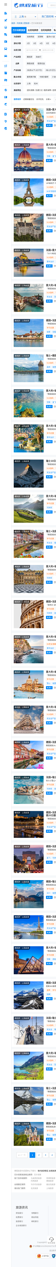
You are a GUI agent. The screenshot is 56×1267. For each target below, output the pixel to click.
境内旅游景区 (43, 1171)
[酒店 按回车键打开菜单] (5, 13)
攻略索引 (35, 1213)
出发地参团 (33, 30)
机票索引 (19, 1217)
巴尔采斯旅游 (19, 30)
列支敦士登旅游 (23, 23)
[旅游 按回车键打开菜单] (5, 34)
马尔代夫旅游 (36, 1185)
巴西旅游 (34, 1181)
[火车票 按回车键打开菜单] (5, 27)
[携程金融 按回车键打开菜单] (5, 104)
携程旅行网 (28, 5)
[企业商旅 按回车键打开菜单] (5, 114)
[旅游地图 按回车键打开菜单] (5, 80)
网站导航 (35, 1217)
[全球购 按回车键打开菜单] (5, 90)
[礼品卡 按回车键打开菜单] (5, 97)
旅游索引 (19, 1221)
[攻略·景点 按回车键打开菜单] (5, 73)
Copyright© (41, 1242)
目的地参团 (46, 30)
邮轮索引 (35, 1221)
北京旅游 (34, 1188)
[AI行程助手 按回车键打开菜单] (5, 66)
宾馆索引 (19, 1213)
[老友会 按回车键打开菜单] (5, 121)
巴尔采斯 (37, 1175)
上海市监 (45, 1256)
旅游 (13, 23)
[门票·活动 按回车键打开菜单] (5, 42)
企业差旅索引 (21, 1226)
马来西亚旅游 (36, 1178)
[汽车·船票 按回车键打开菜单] (5, 49)
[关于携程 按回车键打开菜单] (5, 128)
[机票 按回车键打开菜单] (5, 20)
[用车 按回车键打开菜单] (5, 56)
